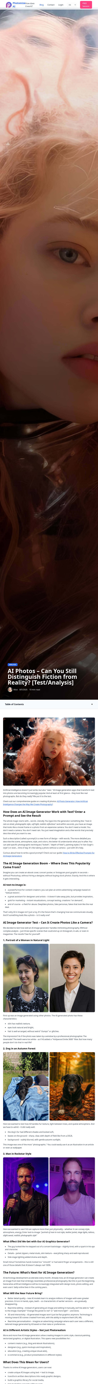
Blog (42, 4)
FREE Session (85, 5)
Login (60, 4)
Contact (50, 4)
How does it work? (30, 5)
